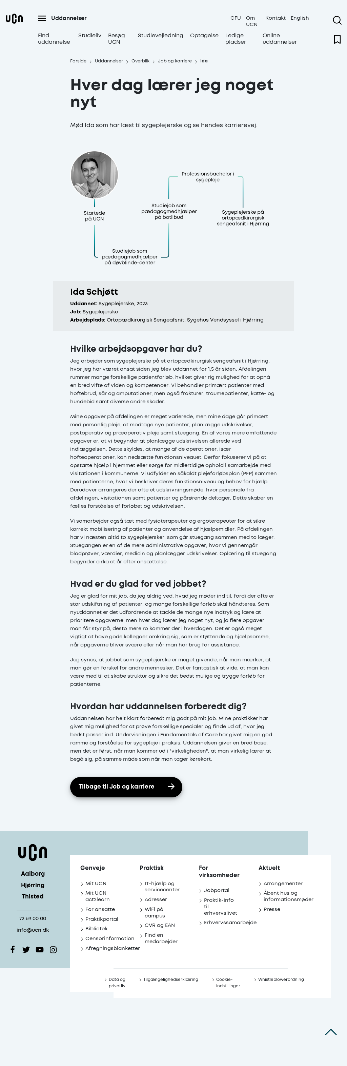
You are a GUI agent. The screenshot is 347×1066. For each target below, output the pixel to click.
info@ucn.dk (33, 930)
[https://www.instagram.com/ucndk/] (53, 950)
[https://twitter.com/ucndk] (26, 950)
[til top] (331, 1032)
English (300, 18)
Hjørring (32, 886)
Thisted (33, 897)
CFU (235, 18)
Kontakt (275, 18)
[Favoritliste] (337, 39)
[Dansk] (14, 30)
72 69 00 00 (32, 918)
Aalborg (33, 874)
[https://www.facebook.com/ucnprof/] (12, 950)
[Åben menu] (42, 18)
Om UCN (252, 21)
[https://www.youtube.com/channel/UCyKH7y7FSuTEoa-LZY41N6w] (40, 950)
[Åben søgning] (337, 20)
